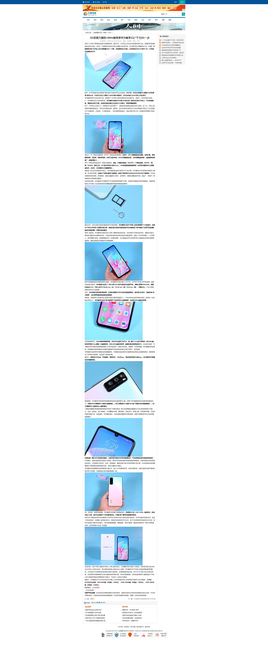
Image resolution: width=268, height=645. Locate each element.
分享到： (88, 603)
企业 (142, 20)
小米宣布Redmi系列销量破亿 (171, 45)
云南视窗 (120, 631)
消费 (163, 20)
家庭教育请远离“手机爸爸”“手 (171, 50)
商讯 (156, 20)
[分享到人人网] (99, 602)
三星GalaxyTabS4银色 (169, 58)
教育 (115, 20)
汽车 (129, 20)
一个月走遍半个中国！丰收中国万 (173, 40)
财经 (101, 20)
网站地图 (139, 627)
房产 (122, 20)
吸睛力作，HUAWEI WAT (130, 610)
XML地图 (132, 627)
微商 (170, 20)
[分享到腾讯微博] (97, 602)
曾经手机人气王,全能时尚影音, (95, 618)
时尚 (149, 20)
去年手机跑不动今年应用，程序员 (173, 52)
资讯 (95, 20)
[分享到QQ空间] (92, 602)
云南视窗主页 (97, 32)
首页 (88, 20)
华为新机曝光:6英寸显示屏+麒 (95, 615)
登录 (182, 2)
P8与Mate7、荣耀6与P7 (130, 621)
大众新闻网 (95, 587)
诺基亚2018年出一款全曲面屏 (132, 612)
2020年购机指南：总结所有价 (132, 618)
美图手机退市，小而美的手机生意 (173, 42)
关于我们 (120, 627)
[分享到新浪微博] (94, 602)
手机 (105, 2)
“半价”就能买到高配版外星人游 (95, 621)
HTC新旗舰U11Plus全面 (93, 612)
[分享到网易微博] (101, 602)
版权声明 (147, 627)
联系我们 (126, 627)
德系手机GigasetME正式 (93, 610)
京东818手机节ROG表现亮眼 (171, 47)
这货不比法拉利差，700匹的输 (172, 63)
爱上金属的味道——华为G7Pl (171, 60)
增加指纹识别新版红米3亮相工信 (172, 55)
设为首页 (87, 2)
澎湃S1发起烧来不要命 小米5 (132, 615)
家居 (136, 20)
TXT (143, 627)
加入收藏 (97, 2)
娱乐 (108, 20)
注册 (175, 2)
